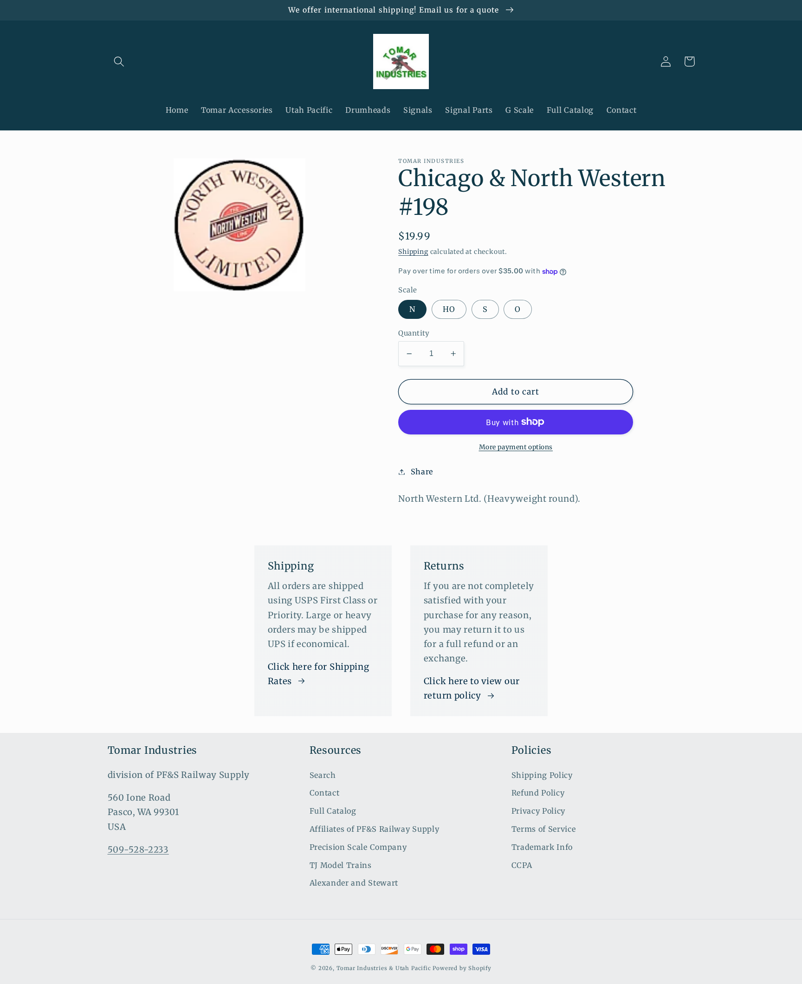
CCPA (521, 865)
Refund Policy (538, 792)
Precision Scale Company (358, 847)
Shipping (413, 252)
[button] (119, 61)
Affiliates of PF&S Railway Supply (375, 829)
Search (323, 775)
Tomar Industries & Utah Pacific (383, 968)
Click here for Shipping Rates (318, 673)
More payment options (516, 447)
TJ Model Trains (341, 865)
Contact (325, 792)
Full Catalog (333, 811)
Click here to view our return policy (472, 688)
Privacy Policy (538, 811)
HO (449, 309)
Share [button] (422, 471)
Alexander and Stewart (354, 882)
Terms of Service (543, 829)
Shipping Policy (542, 775)
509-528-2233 (138, 849)
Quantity (414, 333)
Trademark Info (542, 847)
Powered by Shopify (462, 968)
